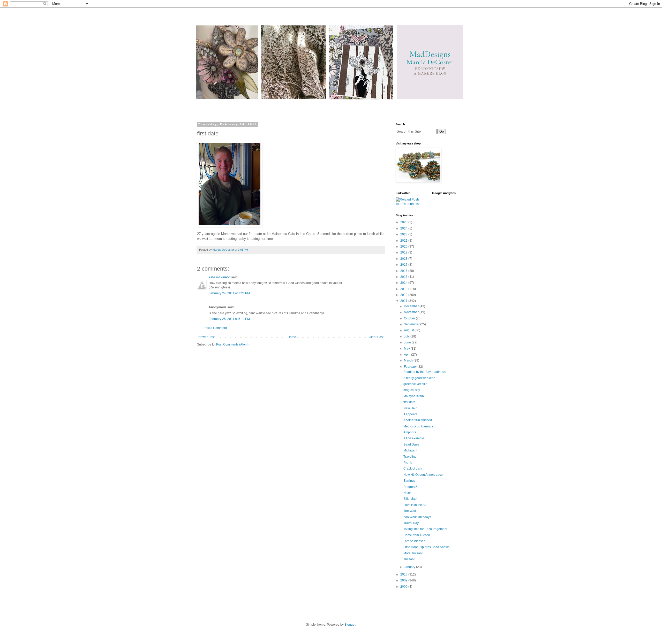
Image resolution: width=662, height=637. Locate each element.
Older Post (376, 337)
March (408, 360)
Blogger (349, 624)
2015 (404, 277)
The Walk (410, 511)
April (407, 354)
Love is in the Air (414, 505)
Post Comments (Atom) (232, 344)
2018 (404, 258)
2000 (404, 586)
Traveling (410, 456)
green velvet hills (415, 384)
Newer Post (206, 337)
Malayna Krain (413, 396)
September (412, 324)
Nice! (407, 493)
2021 (404, 240)
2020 (404, 246)
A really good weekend (419, 378)
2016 (404, 271)
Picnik (407, 462)
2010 (404, 574)
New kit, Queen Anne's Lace (423, 475)
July (407, 336)
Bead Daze (411, 444)
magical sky (411, 390)
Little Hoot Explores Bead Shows (426, 547)
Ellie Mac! (410, 499)
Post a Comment (215, 328)
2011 (404, 301)
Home (292, 337)
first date (409, 402)
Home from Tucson (416, 535)
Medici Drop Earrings (418, 426)
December (411, 306)
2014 (404, 283)
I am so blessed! (414, 541)
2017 (404, 264)
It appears (410, 414)
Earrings (409, 480)
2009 (404, 580)
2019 (404, 252)
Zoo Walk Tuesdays (417, 517)
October (410, 318)
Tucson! (409, 559)
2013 (404, 289)
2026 (404, 222)
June (408, 342)
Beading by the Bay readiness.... (426, 372)
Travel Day (411, 523)
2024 (404, 228)
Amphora (409, 432)
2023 (404, 234)
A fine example (413, 438)
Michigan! (410, 450)
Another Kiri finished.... (419, 420)
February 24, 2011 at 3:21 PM (229, 293)
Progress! (410, 487)
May (407, 348)
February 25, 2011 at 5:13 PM (229, 319)
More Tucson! (413, 553)
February (410, 367)
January (410, 567)
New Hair (410, 408)
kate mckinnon (219, 277)
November (411, 312)
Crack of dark (412, 468)
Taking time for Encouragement (425, 529)
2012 (404, 295)
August (409, 330)
